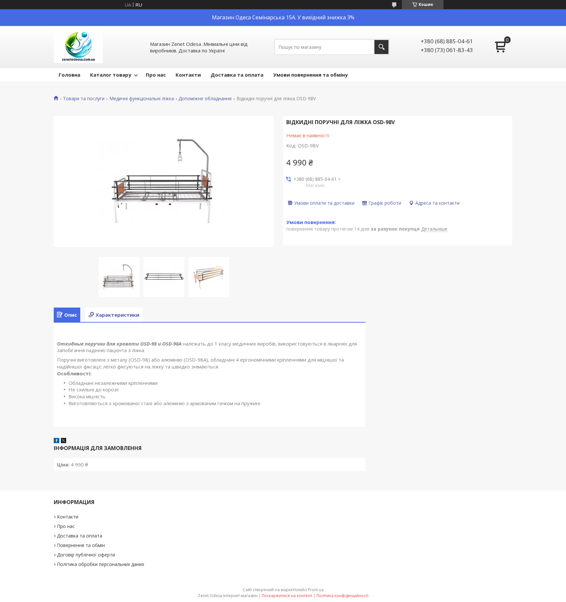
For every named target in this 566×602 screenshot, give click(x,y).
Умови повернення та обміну (310, 74)
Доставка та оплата (237, 74)
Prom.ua (316, 590)
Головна (69, 74)
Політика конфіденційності (342, 595)
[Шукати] (381, 47)
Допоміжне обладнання (205, 99)
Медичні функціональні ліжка (141, 99)
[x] (63, 441)
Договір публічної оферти (86, 555)
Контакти (188, 74)
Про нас (156, 74)
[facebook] (56, 441)
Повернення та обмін (81, 545)
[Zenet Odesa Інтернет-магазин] (78, 47)
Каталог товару (110, 74)
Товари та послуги (83, 99)
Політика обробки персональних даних (100, 564)
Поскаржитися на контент (287, 595)
